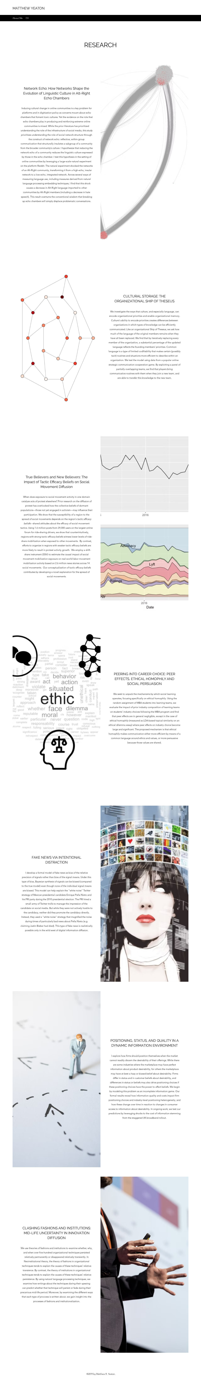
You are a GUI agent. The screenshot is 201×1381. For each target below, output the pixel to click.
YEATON (37, 8)
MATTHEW (21, 8)
